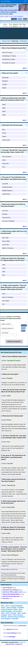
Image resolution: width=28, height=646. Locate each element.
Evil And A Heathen (8, 221)
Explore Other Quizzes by (14, 625)
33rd (3, 268)
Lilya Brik (5, 183)
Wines (20, 609)
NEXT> (25, 68)
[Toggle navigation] (25, 1)
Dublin (4, 88)
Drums (4, 133)
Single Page (14, 41)
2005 (3, 115)
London (4, 84)
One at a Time (6, 41)
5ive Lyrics (5, 598)
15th (3, 275)
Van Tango (5, 301)
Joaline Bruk (6, 194)
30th (3, 265)
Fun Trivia (6, 1)
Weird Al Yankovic (8, 248)
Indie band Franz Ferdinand (10, 590)
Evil (3, 304)
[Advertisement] (14, 33)
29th (3, 271)
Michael (4, 214)
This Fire (5, 211)
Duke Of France (7, 52)
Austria (8, 613)
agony (3, 575)
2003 (4, 108)
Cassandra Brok (7, 187)
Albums (3, 607)
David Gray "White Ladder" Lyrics (12, 592)
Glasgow (5, 81)
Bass (3, 129)
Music (2, 605)
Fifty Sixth (5, 163)
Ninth (4, 160)
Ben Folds (5, 238)
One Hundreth (6, 156)
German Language (6, 611)
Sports (7, 605)
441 (24, 26)
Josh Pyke (5, 244)
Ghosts (16, 609)
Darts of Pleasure (7, 297)
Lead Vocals (6, 140)
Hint (26, 50)
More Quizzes (12, 633)
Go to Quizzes (10, 629)
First (3, 167)
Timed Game (23, 41)
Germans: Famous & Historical (16, 616)
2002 (3, 104)
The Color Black (17, 611)
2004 (4, 111)
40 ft (3, 294)
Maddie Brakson (7, 190)
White (19, 613)
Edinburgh (5, 77)
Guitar (4, 136)
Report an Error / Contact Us (14, 644)
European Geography (16, 605)
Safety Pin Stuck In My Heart (11, 596)
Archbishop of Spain (8, 59)
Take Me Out (6, 217)
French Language (11, 607)
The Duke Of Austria (8, 63)
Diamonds (13, 613)
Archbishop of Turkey (9, 56)
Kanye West (6, 241)
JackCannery (5, 26)
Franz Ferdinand (7, 587)
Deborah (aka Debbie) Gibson (11, 594)
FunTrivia (9, 636)
